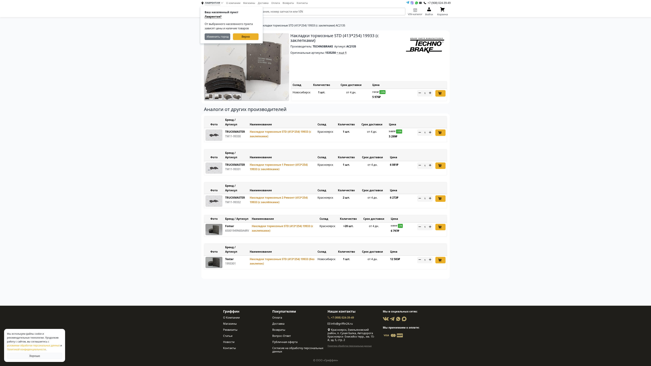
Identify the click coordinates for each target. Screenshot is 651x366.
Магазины (249, 3)
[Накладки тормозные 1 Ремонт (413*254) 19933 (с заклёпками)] (213, 168)
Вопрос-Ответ (281, 336)
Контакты (302, 3)
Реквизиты (230, 330)
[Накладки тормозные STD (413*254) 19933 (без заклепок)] (213, 262)
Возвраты (288, 3)
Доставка (263, 3)
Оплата (275, 3)
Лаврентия (212, 2)
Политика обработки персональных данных (350, 345)
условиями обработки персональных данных (33, 345)
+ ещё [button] (342, 53)
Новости (228, 342)
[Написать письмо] (420, 3)
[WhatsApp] (416, 3)
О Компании (231, 317)
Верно (246, 36)
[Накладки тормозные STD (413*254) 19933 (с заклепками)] (213, 135)
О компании (233, 3)
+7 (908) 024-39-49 (342, 317)
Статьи (227, 336)
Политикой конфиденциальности (26, 349)
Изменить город (218, 36)
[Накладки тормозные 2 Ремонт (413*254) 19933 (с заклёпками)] (213, 201)
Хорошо (34, 356)
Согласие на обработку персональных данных (297, 349)
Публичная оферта (285, 342)
